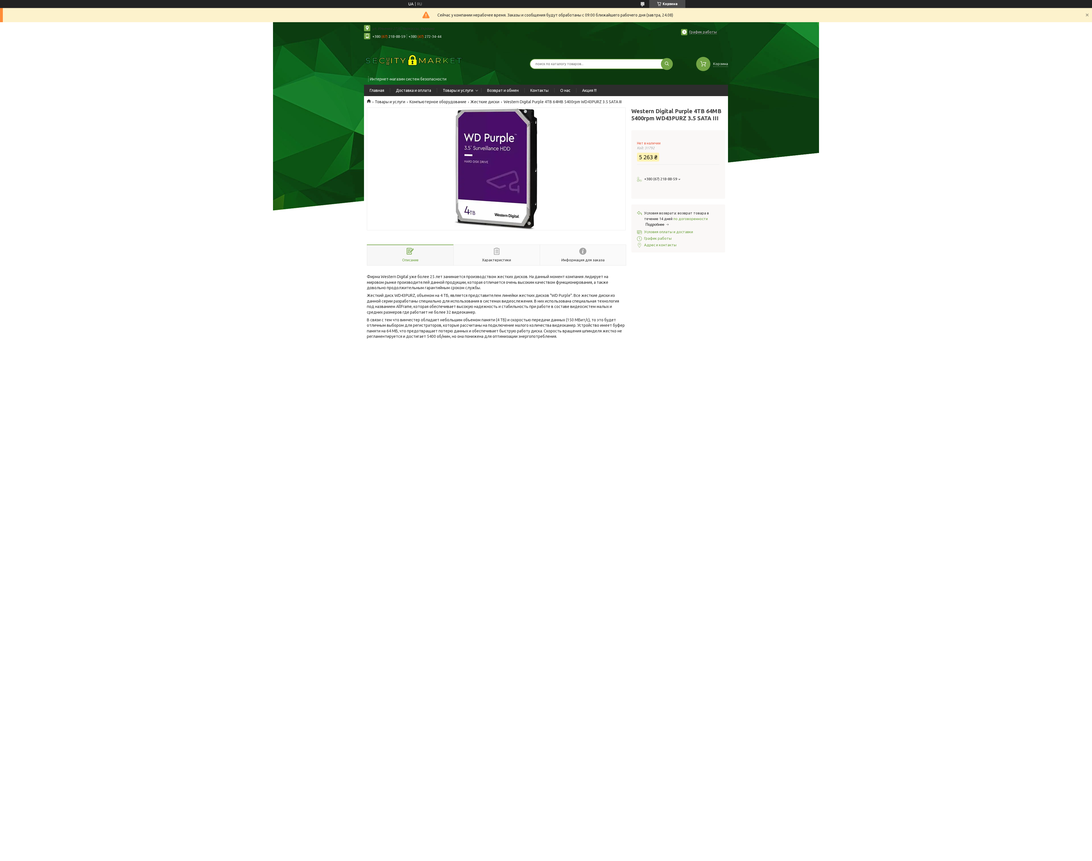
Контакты (539, 90)
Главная (377, 90)
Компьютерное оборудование (438, 102)
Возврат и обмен (503, 90)
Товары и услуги (458, 90)
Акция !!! (589, 90)
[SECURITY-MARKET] (414, 60)
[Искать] (667, 64)
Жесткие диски (484, 102)
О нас (565, 90)
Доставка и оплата (413, 90)
